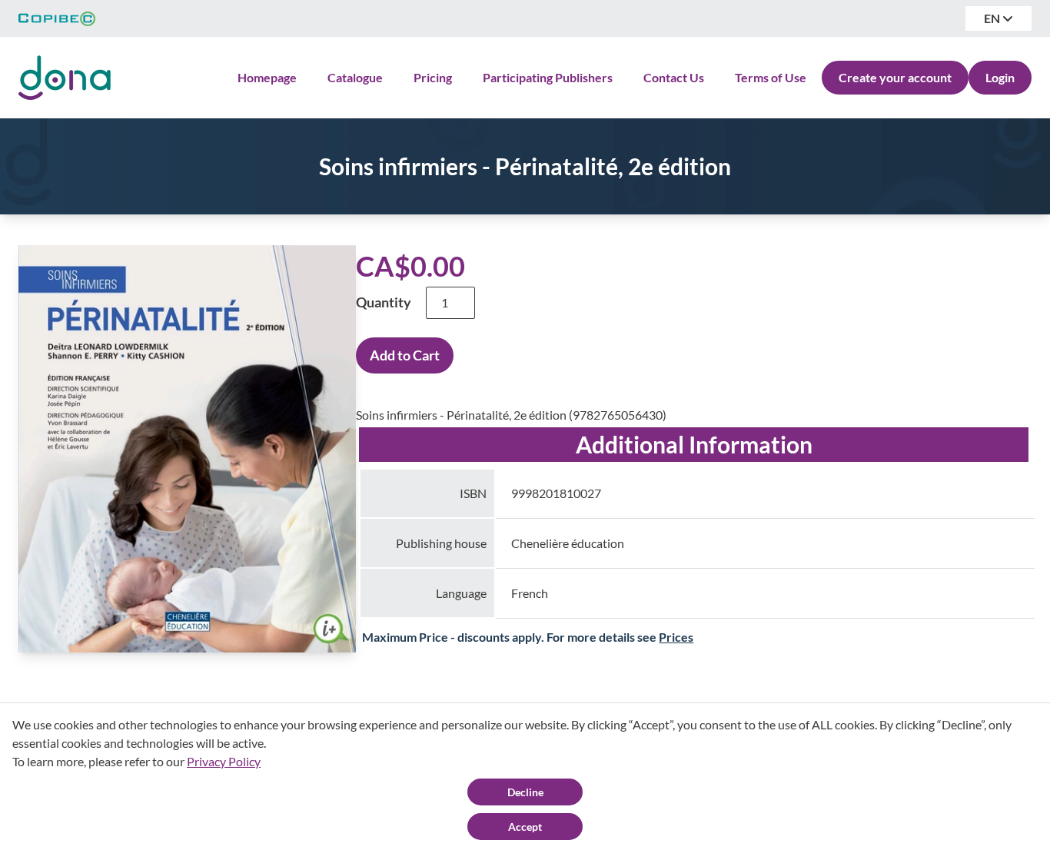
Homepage (267, 77)
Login (1000, 77)
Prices (676, 636)
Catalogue (355, 77)
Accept (525, 826)
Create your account (895, 77)
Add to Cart (405, 355)
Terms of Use (770, 77)
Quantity (383, 302)
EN (993, 18)
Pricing (433, 77)
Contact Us (673, 77)
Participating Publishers (548, 77)
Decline (525, 792)
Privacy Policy (224, 761)
